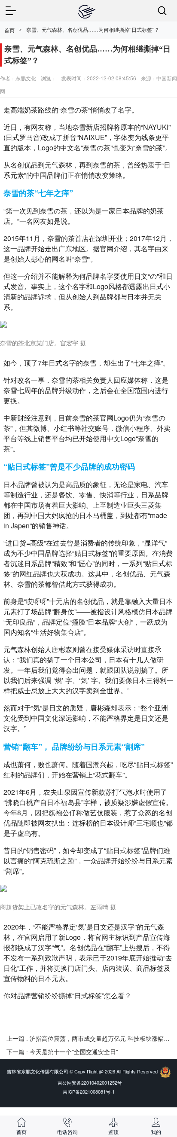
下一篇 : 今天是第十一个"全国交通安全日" (62, 1052)
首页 (9, 30)
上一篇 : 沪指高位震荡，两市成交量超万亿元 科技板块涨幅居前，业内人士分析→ (88, 1038)
